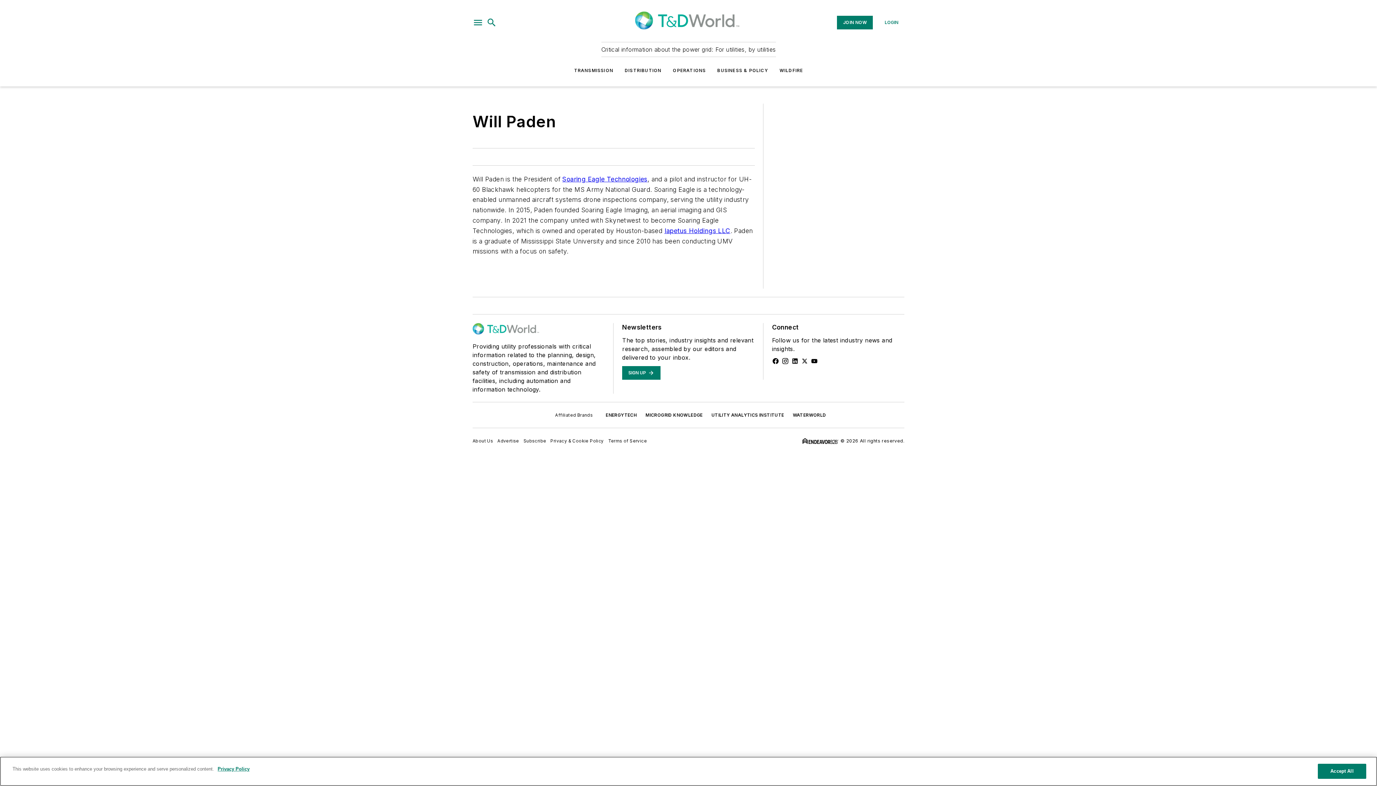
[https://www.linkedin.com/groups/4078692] (795, 361)
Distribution (643, 70)
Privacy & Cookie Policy (577, 441)
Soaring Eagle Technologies (604, 179)
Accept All (1341, 771)
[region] (688, 771)
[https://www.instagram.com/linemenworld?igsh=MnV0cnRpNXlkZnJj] (785, 361)
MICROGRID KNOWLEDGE (674, 415)
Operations (689, 70)
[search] (491, 22)
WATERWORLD (809, 415)
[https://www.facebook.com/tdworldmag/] (775, 361)
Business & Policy (742, 70)
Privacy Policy (234, 769)
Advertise (508, 441)
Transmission (593, 70)
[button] (478, 22)
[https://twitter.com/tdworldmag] (804, 361)
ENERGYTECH (621, 415)
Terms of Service (627, 441)
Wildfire (791, 70)
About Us (483, 441)
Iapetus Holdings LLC (697, 231)
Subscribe (535, 441)
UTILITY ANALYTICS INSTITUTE (747, 415)
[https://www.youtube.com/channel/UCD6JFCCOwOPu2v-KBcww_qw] (814, 361)
